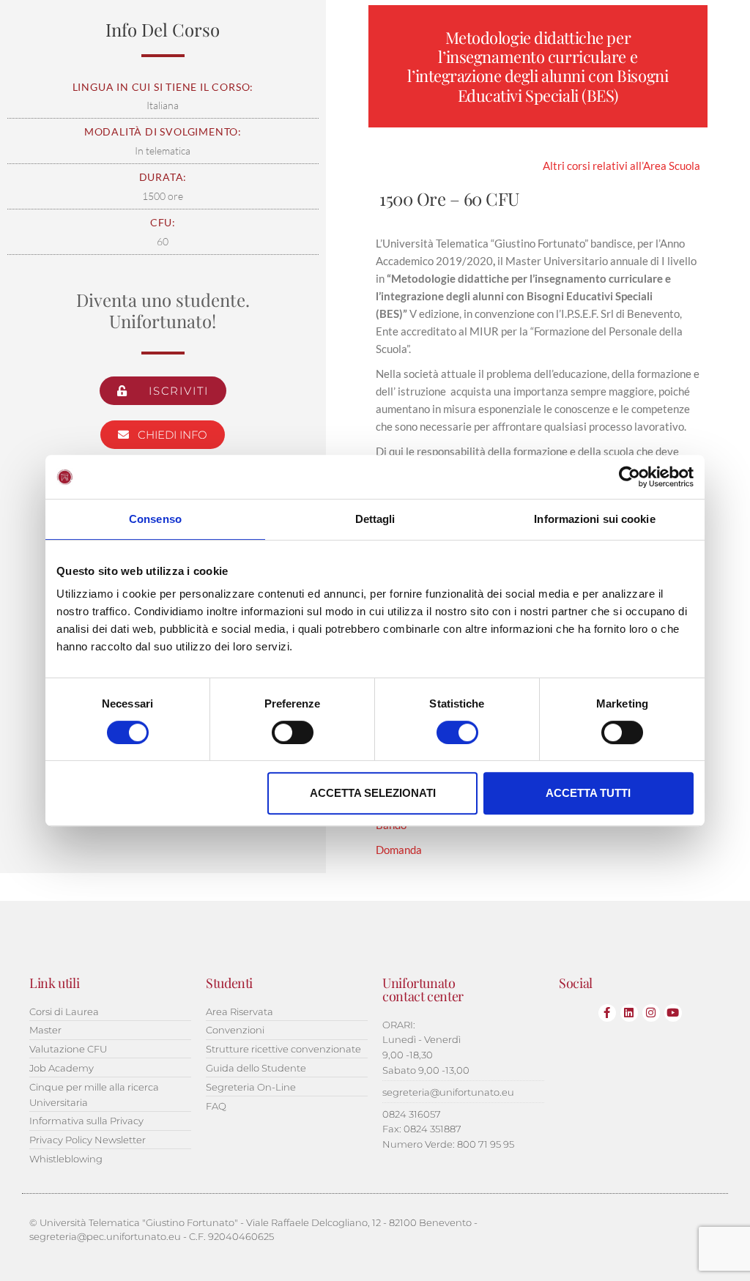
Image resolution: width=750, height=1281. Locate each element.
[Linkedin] (629, 1013)
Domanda (399, 849)
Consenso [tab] (155, 519)
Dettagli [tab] (375, 519)
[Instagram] (651, 1013)
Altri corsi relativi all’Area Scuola (621, 165)
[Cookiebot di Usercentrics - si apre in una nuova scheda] (629, 477)
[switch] (292, 732)
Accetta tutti (588, 793)
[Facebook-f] (607, 1013)
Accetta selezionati (373, 793)
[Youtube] (673, 1013)
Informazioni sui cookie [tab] (594, 519)
